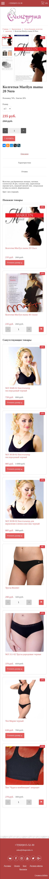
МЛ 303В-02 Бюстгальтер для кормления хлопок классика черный (22, 522)
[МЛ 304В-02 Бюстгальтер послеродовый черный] (24, 366)
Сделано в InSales (41, 875)
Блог (25, 866)
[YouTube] (27, 858)
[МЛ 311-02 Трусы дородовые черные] (24, 632)
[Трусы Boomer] (24, 566)
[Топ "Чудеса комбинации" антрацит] (24, 765)
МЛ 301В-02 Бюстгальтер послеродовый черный (17, 455)
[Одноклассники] (7, 145)
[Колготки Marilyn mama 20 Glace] (24, 226)
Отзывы (24, 172)
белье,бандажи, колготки (33, 29)
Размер (5, 104)
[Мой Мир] (11, 145)
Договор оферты (36, 866)
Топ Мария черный (14, 721)
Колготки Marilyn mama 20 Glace (21, 248)
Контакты (23, 869)
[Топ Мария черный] (24, 699)
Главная (5, 29)
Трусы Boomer (12, 588)
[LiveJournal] (18, 145)
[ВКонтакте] (4, 145)
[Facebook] (16, 858)
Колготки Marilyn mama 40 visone (21, 314)
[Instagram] (21, 858)
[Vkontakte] (10, 858)
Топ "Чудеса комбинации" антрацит (22, 787)
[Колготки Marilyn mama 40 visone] (24, 293)
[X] (15, 145)
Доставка (7, 866)
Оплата (17, 866)
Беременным (16, 29)
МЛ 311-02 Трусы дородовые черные (23, 654)
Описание (24, 154)
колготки (8, 31)
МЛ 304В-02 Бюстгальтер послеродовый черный (17, 389)
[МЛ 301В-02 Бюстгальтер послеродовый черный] (24, 432)
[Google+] (39, 858)
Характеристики (24, 163)
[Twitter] (33, 858)
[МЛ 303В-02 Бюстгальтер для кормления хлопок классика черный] (24, 499)
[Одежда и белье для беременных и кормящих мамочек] (24, 23)
